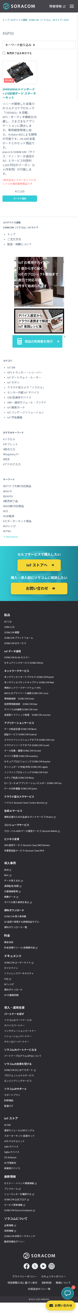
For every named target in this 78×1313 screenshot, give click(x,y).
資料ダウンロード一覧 (15, 927)
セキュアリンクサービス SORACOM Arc (23, 662)
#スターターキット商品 (17, 521)
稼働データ (10, 896)
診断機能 (8, 1100)
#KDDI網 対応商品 (13, 506)
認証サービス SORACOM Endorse (20, 734)
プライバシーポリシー (24, 1276)
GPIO (66, 20)
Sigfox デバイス (11, 1152)
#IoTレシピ (9, 526)
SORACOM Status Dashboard (18, 1210)
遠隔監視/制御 (11, 886)
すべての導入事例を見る (16, 902)
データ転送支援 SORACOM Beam (20, 729)
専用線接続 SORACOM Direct (19, 698)
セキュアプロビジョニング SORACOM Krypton (27, 761)
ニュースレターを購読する (17, 1194)
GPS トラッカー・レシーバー (24, 372)
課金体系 (8, 942)
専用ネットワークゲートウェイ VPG (22, 687)
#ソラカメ (9, 439)
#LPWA (7, 531)
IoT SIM (11, 367)
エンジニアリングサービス (18, 1080)
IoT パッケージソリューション (25, 412)
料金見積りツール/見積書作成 (19, 947)
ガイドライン (11, 968)
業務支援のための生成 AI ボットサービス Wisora (28, 816)
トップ (5, 20)
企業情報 (8, 1225)
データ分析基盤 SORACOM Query (20, 788)
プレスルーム (11, 1188)
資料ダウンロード (13, 989)
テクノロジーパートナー (16, 1041)
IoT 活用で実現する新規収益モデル (21, 921)
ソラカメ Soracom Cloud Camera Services (24, 802)
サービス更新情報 (13, 1204)
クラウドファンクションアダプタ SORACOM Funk (29, 739)
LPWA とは (9, 627)
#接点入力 (9, 449)
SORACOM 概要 (11, 632)
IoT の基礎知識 (11, 995)
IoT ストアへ (36, 565)
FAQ (6, 978)
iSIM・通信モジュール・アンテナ (26, 402)
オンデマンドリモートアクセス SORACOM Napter (29, 677)
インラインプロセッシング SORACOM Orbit (26, 772)
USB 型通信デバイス (19, 397)
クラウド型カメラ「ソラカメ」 (26, 387)
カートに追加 (20, 198)
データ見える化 (12, 880)
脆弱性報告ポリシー (14, 1241)
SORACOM (19, 6)
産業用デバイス (12, 1168)
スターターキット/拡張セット (19, 1135)
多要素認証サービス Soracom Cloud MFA (24, 850)
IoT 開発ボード (16, 407)
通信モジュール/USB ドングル (19, 1130)
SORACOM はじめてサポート (18, 1070)
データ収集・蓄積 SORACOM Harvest (22, 750)
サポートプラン (12, 1095)
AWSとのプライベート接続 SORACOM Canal (26, 693)
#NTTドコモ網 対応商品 (17, 486)
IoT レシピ (9, 984)
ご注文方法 (14, 239)
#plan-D (7, 491)
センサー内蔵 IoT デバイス (23, 392)
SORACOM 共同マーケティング (19, 1236)
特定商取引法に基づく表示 (22, 1282)
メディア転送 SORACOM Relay (19, 777)
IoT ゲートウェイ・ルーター (24, 377)
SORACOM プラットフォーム (18, 637)
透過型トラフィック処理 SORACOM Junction (27, 714)
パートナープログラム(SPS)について (22, 1055)
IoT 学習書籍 (14, 417)
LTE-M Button (10, 1157)
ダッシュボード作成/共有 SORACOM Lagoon (26, 766)
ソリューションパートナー (18, 1036)
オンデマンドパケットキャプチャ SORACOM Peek (29, 682)
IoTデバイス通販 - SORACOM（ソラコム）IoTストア (36, 20)
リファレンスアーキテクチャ (19, 973)
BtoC (6, 875)
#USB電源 (8, 516)
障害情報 (55, 6)
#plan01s (8, 496)
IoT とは (8, 621)
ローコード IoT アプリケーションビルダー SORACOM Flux (33, 783)
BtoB (6, 869)
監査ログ (8, 1105)
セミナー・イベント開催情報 (19, 1183)
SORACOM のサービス (15, 643)
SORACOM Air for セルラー (17, 657)
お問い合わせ (63, 1305)
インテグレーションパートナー (20, 1030)
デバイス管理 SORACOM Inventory (21, 756)
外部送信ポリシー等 (39, 1289)
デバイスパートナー (14, 1025)
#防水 (6, 459)
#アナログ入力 (12, 464)
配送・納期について (19, 244)
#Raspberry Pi (11, 454)
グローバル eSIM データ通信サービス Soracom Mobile (30, 831)
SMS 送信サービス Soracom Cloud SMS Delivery (27, 845)
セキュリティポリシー (53, 1276)
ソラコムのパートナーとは (18, 1020)
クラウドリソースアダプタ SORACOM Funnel (26, 745)
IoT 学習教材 (10, 1162)
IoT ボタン (13, 382)
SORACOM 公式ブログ (15, 1199)
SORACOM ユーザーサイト (17, 962)
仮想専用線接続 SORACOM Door (20, 704)
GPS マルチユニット (14, 1141)
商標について (63, 1282)
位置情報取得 (11, 891)
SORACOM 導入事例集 (15, 916)
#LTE (5, 511)
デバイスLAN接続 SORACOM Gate (20, 709)
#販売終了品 (10, 501)
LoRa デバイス (11, 1146)
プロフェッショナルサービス (19, 1075)
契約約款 (47, 1282)
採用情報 (8, 1230)
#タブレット (10, 444)
